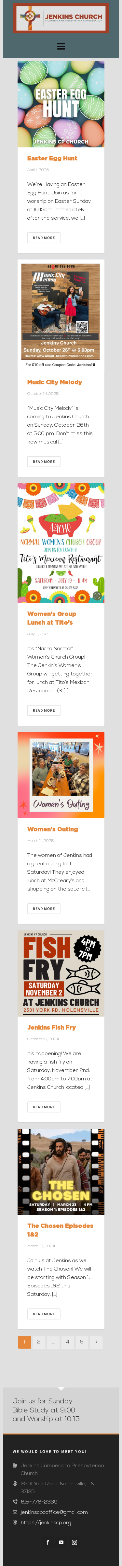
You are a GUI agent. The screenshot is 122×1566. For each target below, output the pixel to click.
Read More (44, 237)
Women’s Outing (52, 829)
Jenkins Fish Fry (51, 1027)
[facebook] (48, 1542)
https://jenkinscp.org (46, 1523)
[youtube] (61, 1542)
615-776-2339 (39, 1502)
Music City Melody (54, 382)
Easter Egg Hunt (52, 158)
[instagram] (74, 1542)
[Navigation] (61, 47)
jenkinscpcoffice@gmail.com (54, 1512)
